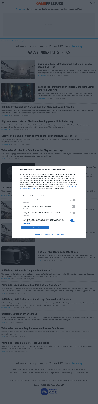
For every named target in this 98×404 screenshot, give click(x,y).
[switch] (72, 200)
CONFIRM (35, 227)
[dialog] (49, 202)
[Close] (82, 170)
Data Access (49, 234)
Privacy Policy (60, 234)
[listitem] (49, 196)
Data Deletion (38, 234)
